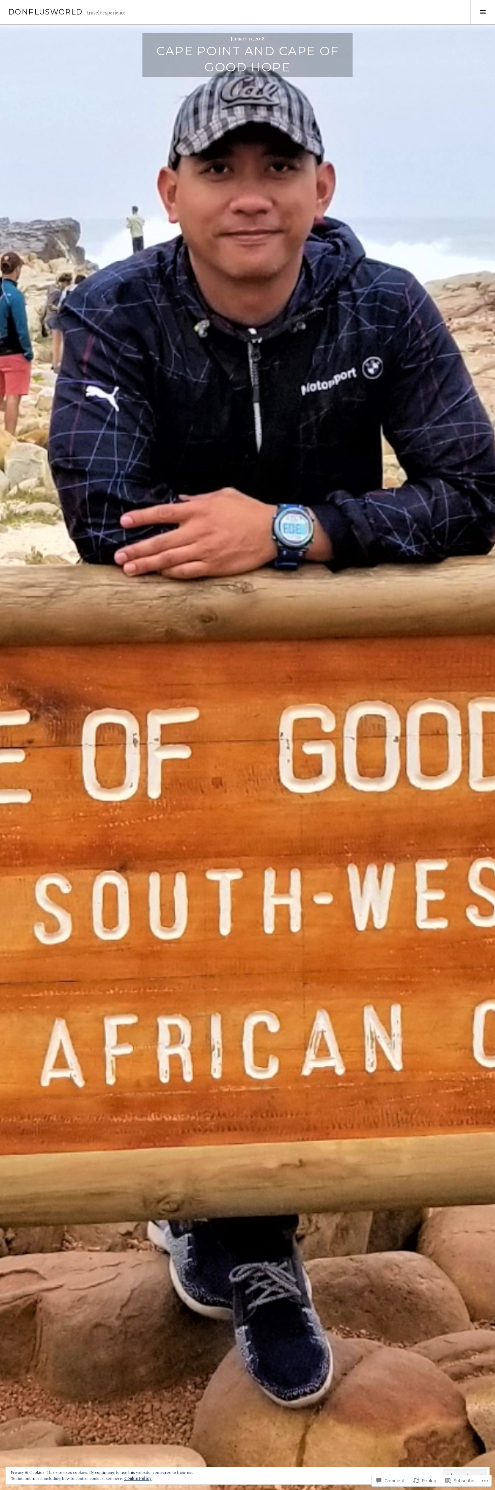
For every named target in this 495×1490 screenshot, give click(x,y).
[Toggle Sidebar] (482, 12)
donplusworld (45, 12)
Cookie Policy (138, 1478)
